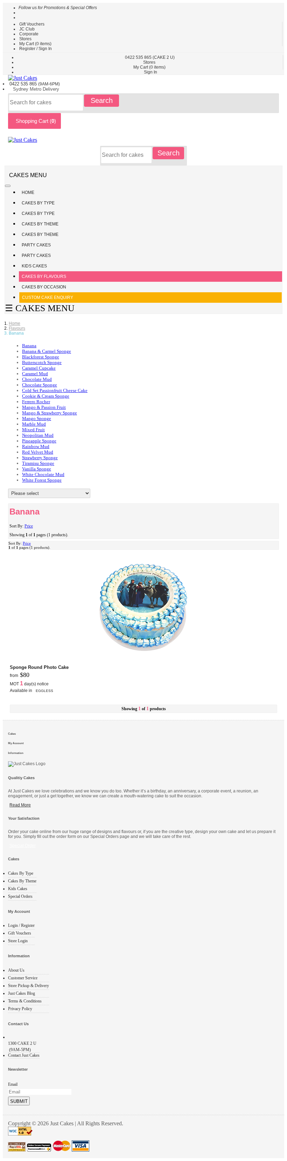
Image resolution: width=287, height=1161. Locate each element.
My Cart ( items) (35, 43)
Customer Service (22, 977)
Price (28, 526)
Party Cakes (37, 245)
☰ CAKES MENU (40, 308)
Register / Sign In (35, 48)
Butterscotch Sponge (42, 362)
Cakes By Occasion (44, 287)
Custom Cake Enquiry (47, 297)
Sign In (150, 72)
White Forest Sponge (42, 480)
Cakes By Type (39, 203)
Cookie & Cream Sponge (45, 396)
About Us (16, 970)
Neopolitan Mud (38, 435)
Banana (29, 345)
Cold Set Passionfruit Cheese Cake (55, 390)
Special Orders (20, 896)
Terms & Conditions (25, 1001)
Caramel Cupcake (39, 368)
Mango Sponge (36, 418)
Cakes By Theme (40, 224)
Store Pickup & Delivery (28, 985)
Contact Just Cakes (24, 1055)
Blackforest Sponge (40, 356)
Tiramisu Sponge (38, 463)
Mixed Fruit (33, 429)
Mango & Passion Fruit (44, 407)
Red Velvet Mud (37, 452)
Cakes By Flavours (44, 276)
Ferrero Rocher (36, 401)
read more (20, 805)
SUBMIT (19, 1101)
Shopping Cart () (34, 121)
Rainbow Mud (35, 446)
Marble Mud (34, 424)
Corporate (28, 34)
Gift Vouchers (31, 24)
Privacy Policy (20, 1008)
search (102, 100)
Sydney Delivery (36, 89)
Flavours (17, 328)
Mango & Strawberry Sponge (49, 412)
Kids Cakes (34, 266)
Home (28, 192)
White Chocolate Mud (43, 474)
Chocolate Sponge (39, 384)
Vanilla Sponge (36, 468)
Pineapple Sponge (39, 440)
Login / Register (21, 925)
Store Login (18, 940)
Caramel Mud (35, 373)
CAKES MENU (28, 175)
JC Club (27, 29)
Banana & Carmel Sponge (46, 351)
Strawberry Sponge (40, 457)
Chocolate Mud (37, 379)
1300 (22, 1043)
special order (22, 845)
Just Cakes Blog (21, 993)
